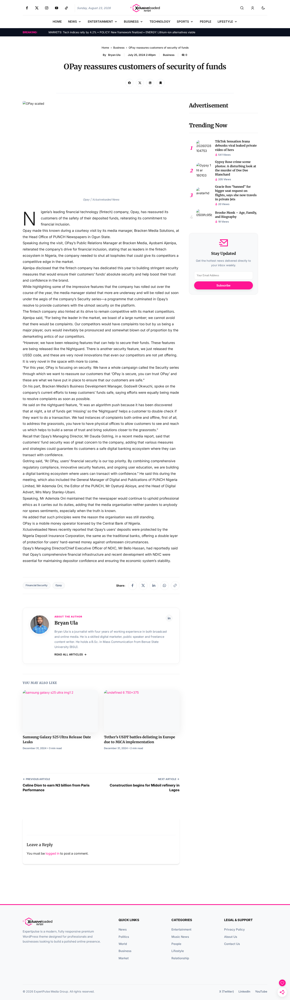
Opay (58, 585)
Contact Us (232, 944)
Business (118, 47)
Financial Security (37, 585)
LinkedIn (244, 991)
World (123, 944)
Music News (180, 937)
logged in (52, 853)
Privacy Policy (234, 929)
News (123, 929)
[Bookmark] (161, 83)
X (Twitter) (226, 991)
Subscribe (223, 285)
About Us (230, 937)
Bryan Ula (114, 54)
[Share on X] (140, 83)
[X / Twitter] (143, 585)
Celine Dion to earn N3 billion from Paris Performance (56, 787)
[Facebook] (132, 585)
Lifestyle (177, 951)
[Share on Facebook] (129, 83)
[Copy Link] (150, 83)
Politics (124, 937)
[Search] (242, 8)
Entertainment (181, 929)
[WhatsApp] (164, 585)
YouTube (261, 991)
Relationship (180, 958)
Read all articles (68, 654)
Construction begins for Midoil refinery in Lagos (144, 787)
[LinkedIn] (154, 585)
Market (124, 958)
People (176, 944)
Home (105, 47)
